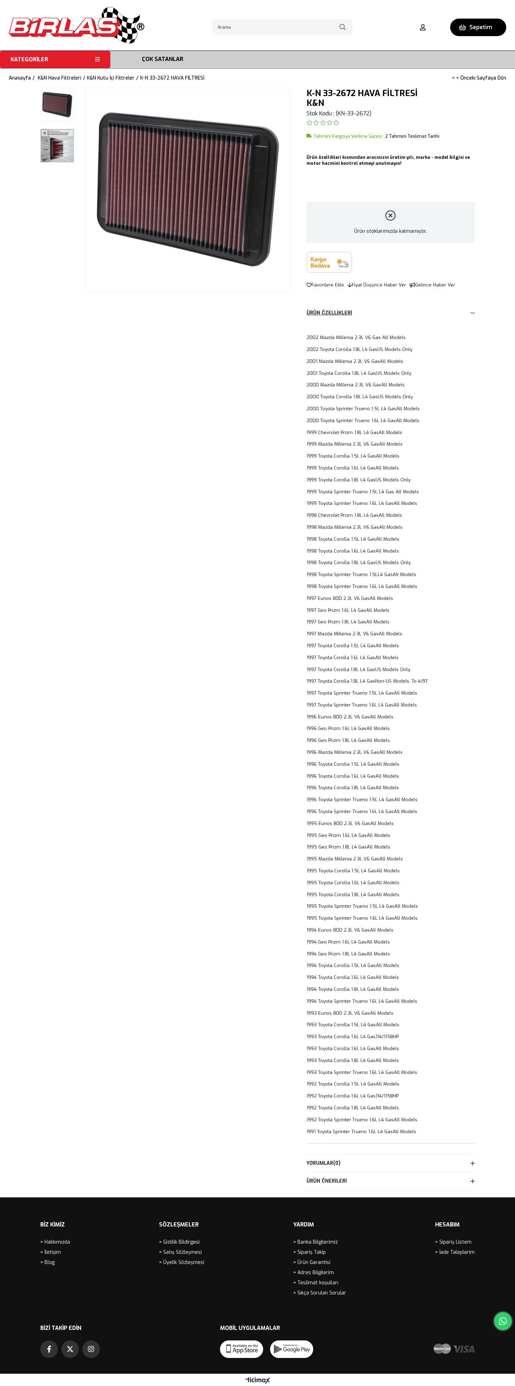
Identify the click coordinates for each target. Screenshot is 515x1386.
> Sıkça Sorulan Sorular (319, 1293)
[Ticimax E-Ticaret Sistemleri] (257, 1381)
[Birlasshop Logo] (76, 25)
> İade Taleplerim (455, 1252)
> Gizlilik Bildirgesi (179, 1242)
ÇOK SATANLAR (162, 59)
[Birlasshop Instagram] (91, 1349)
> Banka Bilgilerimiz (315, 1242)
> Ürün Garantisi (311, 1262)
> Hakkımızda (55, 1242)
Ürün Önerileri (327, 1181)
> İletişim (50, 1252)
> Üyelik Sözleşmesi (181, 1262)
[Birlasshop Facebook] (49, 1349)
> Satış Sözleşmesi (180, 1252)
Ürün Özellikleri (329, 313)
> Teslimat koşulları (315, 1282)
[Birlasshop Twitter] (70, 1349)
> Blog (47, 1262)
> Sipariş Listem (453, 1242)
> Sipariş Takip (309, 1252)
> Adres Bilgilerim (313, 1272)
